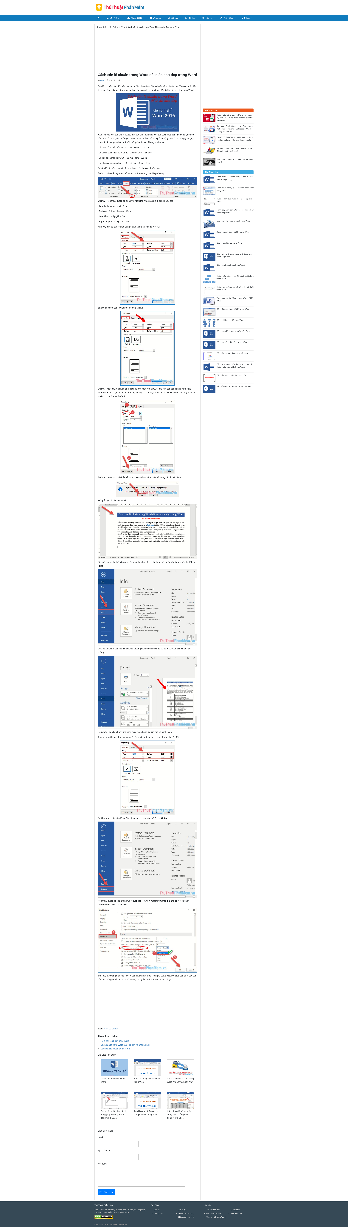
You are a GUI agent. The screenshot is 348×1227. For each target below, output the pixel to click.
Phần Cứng (228, 18)
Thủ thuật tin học (213, 1210)
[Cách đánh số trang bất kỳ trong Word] (210, 312)
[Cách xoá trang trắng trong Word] (210, 267)
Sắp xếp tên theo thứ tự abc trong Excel (234, 386)
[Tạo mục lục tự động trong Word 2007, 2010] (210, 301)
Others (247, 18)
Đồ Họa (192, 18)
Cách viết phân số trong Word (229, 243)
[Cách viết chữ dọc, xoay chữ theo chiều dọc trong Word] (210, 256)
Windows (157, 18)
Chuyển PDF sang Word (215, 1217)
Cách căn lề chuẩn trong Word (115, 1049)
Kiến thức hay (236, 1213)
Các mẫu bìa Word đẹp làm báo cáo (232, 353)
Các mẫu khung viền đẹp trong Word (232, 375)
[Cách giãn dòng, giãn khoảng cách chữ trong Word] (210, 190)
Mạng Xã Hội (136, 18)
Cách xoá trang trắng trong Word (231, 265)
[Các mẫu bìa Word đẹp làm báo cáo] (210, 356)
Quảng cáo (158, 1213)
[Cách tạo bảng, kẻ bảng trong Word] (210, 345)
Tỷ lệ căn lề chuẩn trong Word (114, 1041)
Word (102, 80)
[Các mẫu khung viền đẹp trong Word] (210, 378)
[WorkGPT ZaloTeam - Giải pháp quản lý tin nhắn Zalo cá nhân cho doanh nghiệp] (210, 140)
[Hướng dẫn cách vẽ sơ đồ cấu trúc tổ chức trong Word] (210, 278)
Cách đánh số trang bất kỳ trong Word (233, 309)
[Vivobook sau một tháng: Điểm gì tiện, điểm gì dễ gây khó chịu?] (210, 151)
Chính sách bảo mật (186, 1217)
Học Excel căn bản (213, 1213)
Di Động (174, 18)
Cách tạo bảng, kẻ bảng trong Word (232, 342)
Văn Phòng (114, 18)
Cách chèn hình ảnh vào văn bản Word (233, 331)
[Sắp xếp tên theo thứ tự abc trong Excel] (210, 389)
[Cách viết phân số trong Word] (210, 245)
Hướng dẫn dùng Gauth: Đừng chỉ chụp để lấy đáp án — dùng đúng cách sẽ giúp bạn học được (235, 118)
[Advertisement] (204, 7)
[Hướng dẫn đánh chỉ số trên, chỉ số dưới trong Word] (210, 290)
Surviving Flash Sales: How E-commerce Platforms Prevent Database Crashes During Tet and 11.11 (235, 129)
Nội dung (102, 1164)
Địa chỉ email (104, 1150)
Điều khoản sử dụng (186, 1213)
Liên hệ (157, 1210)
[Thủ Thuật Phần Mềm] (120, 7)
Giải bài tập (235, 1210)
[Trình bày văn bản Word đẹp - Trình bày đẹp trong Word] (210, 212)
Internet (209, 18)
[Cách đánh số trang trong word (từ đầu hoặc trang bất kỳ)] (210, 179)
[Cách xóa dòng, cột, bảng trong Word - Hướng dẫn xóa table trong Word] (210, 367)
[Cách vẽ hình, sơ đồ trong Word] (210, 323)
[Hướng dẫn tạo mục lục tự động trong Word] (210, 201)
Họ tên (101, 1137)
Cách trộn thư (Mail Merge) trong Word (233, 221)
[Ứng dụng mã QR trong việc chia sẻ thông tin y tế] (210, 162)
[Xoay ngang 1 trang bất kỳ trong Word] (210, 234)
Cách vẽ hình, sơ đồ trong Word (230, 320)
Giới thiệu (182, 1210)
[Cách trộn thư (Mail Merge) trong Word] (210, 223)
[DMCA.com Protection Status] (103, 1217)
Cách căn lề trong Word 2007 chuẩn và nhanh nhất (124, 1045)
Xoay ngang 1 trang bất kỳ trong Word (233, 232)
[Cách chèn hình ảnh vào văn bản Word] (210, 334)
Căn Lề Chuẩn (111, 1029)
